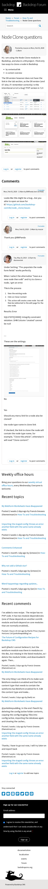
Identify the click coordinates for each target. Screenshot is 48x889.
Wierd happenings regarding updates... (20, 583)
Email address (9, 810)
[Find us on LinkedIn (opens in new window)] (12, 794)
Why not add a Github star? (14, 565)
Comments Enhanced (12, 547)
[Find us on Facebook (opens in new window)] (27, 794)
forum (24, 863)
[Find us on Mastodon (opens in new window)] (17, 794)
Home (8, 18)
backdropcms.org (25, 867)
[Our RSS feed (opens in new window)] (31, 794)
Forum (16, 18)
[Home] (19, 4)
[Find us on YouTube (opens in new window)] (8, 794)
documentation (24, 850)
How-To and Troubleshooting (19, 19)
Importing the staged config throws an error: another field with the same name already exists (23, 527)
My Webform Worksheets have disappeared (22, 506)
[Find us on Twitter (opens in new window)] (22, 794)
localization (24, 854)
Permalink (41, 190)
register (18, 169)
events (24, 858)
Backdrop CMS (19, 884)
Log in (6, 169)
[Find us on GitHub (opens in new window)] (4, 794)
